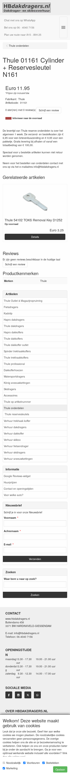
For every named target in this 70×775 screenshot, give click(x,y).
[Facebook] (8, 694)
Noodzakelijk (13, 763)
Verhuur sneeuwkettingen (18, 458)
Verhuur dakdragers (15, 427)
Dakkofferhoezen (13, 370)
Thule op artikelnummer (17, 401)
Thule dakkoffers (13, 338)
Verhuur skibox (12, 440)
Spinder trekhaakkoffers (17, 351)
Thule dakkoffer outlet (16, 345)
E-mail (7, 544)
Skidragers (10, 389)
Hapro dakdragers (14, 319)
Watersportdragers (14, 376)
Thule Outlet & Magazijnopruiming (23, 300)
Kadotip (8, 313)
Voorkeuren (33, 763)
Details (35, 237)
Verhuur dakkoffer (14, 433)
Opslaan (60, 769)
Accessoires (10, 395)
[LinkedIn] (18, 694)
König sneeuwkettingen (17, 383)
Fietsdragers (11, 307)
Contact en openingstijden (18, 488)
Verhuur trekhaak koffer (17, 421)
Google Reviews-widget (17, 476)
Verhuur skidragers (14, 452)
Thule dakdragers (14, 326)
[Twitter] (27, 694)
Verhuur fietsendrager (16, 446)
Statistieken (52, 763)
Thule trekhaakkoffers (16, 357)
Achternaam (11, 531)
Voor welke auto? (13, 495)
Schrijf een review (49, 110)
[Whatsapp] (37, 694)
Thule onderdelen (14, 408)
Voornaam (10, 517)
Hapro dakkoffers (13, 332)
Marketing (12, 768)
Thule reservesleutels (17, 414)
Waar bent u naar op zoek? (20, 579)
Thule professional (14, 364)
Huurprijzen (10, 482)
